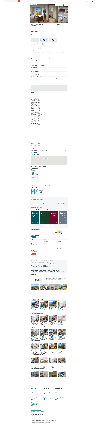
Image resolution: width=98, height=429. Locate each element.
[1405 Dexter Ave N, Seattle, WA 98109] (44, 332)
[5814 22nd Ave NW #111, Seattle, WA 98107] (53, 374)
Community (35, 209)
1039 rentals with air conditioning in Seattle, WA (38, 327)
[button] (19, 1)
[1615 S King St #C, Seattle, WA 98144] (62, 287)
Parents (45, 209)
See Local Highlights (39, 192)
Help (59, 417)
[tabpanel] (49, 247)
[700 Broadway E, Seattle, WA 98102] (44, 318)
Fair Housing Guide (40, 417)
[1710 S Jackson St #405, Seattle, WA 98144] (44, 287)
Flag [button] (37, 222)
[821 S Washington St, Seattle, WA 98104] (35, 304)
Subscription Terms (56, 417)
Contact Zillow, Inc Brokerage (34, 412)
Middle (40, 166)
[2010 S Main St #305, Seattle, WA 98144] (53, 287)
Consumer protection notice (42, 411)
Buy (21, 1)
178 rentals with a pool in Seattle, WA (36, 341)
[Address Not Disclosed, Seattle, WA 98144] (35, 287)
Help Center (46, 422)
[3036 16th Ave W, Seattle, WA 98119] (53, 304)
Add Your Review (49, 225)
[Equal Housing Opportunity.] (39, 422)
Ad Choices (64, 417)
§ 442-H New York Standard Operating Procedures (36, 410)
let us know (55, 420)
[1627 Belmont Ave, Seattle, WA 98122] (62, 374)
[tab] (33, 154)
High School (44, 166)
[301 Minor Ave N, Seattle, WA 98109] (62, 346)
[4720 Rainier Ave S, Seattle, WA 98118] (44, 304)
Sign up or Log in (88, 1)
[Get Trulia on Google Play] (40, 414)
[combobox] (12, 1)
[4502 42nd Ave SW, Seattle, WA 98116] (53, 318)
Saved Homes (76, 1)
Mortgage (27, 1)
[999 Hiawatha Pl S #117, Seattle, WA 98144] (62, 318)
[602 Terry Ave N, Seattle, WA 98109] (35, 332)
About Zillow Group (36, 417)
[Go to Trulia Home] (2, 1)
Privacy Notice (61, 417)
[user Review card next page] (67, 217)
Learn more (59, 185)
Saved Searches (81, 1)
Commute (48, 209)
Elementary (36, 166)
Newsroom (46, 417)
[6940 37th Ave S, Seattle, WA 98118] (53, 346)
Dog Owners (40, 209)
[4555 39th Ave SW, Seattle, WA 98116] (44, 346)
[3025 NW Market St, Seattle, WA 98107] (35, 346)
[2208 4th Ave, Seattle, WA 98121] (62, 304)
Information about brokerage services (35, 411)
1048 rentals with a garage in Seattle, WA (37, 313)
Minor (37, 25)
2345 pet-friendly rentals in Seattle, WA (37, 299)
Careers (43, 417)
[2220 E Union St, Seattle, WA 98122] (44, 360)
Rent (24, 1)
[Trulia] (31, 414)
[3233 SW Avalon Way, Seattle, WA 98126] (35, 374)
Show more (33, 253)
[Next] (66, 289)
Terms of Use (52, 417)
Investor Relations (49, 417)
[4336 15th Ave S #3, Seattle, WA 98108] (44, 374)
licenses (34, 409)
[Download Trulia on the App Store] (35, 414)
